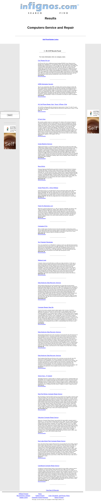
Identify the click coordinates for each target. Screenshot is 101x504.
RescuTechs (41, 166)
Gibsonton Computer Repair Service (48, 417)
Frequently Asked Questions (40, 497)
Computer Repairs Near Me (45, 307)
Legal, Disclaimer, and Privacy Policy (59, 495)
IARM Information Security (45, 84)
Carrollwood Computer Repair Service (48, 465)
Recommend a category (23, 495)
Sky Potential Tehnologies (45, 242)
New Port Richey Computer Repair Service (50, 394)
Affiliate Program (23, 494)
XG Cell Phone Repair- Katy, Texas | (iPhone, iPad (52, 104)
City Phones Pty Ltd (44, 60)
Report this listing (42, 76)
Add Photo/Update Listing (50, 39)
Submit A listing (40, 495)
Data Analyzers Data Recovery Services (49, 282)
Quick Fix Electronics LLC (45, 206)
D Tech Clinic (42, 119)
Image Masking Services (45, 144)
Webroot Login (42, 260)
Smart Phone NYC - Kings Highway (48, 187)
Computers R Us (42, 226)
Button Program (59, 497)
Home (40, 494)
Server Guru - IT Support (45, 376)
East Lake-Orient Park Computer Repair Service (51, 441)
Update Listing (23, 497)
